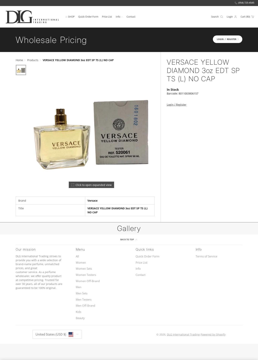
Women (81, 263)
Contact (131, 16)
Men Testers (83, 300)
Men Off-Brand (85, 306)
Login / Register (176, 105)
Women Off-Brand (88, 281)
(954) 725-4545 (246, 2)
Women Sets (84, 269)
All (77, 256)
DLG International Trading (183, 334)
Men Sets (81, 293)
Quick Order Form (88, 16)
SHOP (71, 16)
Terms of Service (206, 256)
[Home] (32, 17)
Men (78, 287)
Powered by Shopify (213, 334)
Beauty (80, 318)
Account (232, 16)
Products (32, 60)
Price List (107, 16)
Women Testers (86, 275)
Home (19, 60)
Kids (78, 312)
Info (118, 16)
